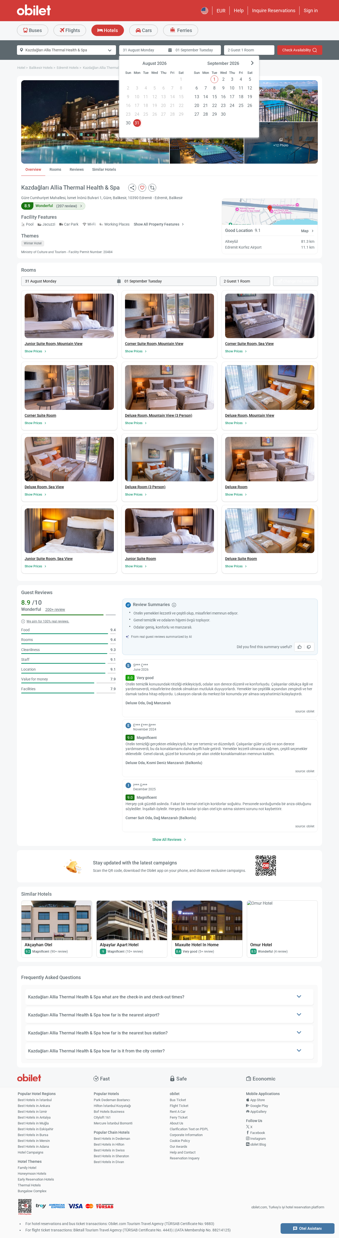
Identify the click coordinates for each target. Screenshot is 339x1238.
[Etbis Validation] (25, 1207)
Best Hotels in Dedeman (112, 1139)
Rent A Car (177, 1112)
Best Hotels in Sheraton (111, 1156)
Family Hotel (27, 1168)
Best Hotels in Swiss (109, 1150)
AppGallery (257, 1112)
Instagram (257, 1139)
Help (239, 10)
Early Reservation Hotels (36, 1179)
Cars (146, 30)
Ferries (184, 30)
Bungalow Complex (32, 1191)
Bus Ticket (178, 1100)
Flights (72, 30)
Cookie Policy (180, 1141)
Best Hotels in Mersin (34, 1141)
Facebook (257, 1133)
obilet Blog (257, 1144)
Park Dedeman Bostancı (112, 1100)
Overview (33, 169)
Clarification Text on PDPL (189, 1129)
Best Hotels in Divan (109, 1162)
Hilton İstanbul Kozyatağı (112, 1106)
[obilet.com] (46, 14)
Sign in (311, 10)
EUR (221, 11)
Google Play (258, 1106)
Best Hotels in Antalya (34, 1117)
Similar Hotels (104, 169)
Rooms (55, 169)
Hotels (110, 30)
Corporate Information (186, 1135)
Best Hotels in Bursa (33, 1135)
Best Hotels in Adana (33, 1147)
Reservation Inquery (184, 1158)
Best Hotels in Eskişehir (35, 1129)
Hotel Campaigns (30, 1152)
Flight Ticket (179, 1106)
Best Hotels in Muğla (33, 1123)
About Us (176, 1123)
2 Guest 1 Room (241, 50)
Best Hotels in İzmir (32, 1112)
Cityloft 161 (102, 1117)
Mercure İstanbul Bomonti (113, 1123)
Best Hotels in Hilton (109, 1144)
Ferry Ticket (179, 1117)
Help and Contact (182, 1152)
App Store (257, 1100)
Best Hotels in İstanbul (35, 1100)
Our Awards (178, 1147)
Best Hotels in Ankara (34, 1106)
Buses (35, 30)
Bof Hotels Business (109, 1112)
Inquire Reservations (273, 10)
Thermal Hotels (29, 1185)
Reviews (77, 169)
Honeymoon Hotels (32, 1174)
